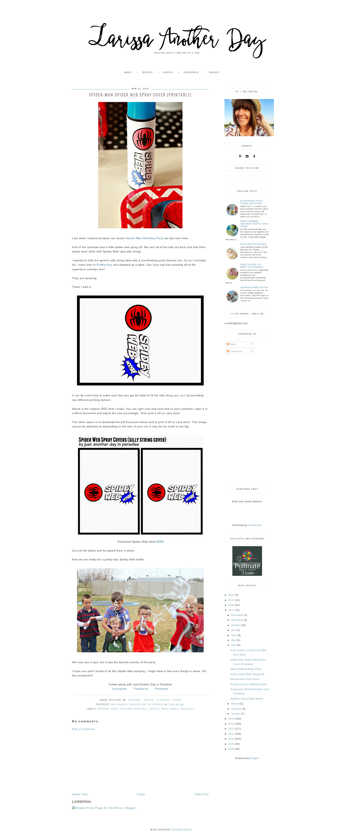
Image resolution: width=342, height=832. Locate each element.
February (236, 708)
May (234, 640)
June (234, 635)
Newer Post (79, 794)
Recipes (147, 72)
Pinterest (163, 699)
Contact (214, 72)
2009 (231, 744)
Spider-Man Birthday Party (245, 669)
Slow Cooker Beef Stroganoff (247, 674)
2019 (231, 595)
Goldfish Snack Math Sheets (246, 698)
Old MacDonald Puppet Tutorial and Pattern (251, 202)
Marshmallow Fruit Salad (244, 679)
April (234, 645)
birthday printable (134, 708)
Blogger (254, 758)
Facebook (134, 699)
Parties (168, 72)
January (236, 713)
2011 (231, 734)
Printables (191, 72)
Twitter (148, 699)
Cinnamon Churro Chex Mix (254, 287)
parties (154, 708)
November (237, 620)
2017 (231, 600)
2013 (231, 723)
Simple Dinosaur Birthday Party (248, 684)
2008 (231, 749)
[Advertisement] (140, 761)
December (237, 615)
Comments (235, 351)
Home (141, 794)
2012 (231, 728)
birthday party (108, 708)
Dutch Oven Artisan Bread (253, 244)
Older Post (201, 794)
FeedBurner (255, 525)
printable (187, 708)
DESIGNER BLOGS (181, 829)
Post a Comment (83, 729)
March (235, 703)
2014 (231, 718)
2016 (231, 605)
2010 (231, 739)
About (128, 72)
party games (170, 708)
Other (177, 699)
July (234, 630)
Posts (232, 344)
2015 (231, 610)
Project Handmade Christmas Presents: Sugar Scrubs (254, 224)
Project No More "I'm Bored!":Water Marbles (251, 265)
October (236, 625)
